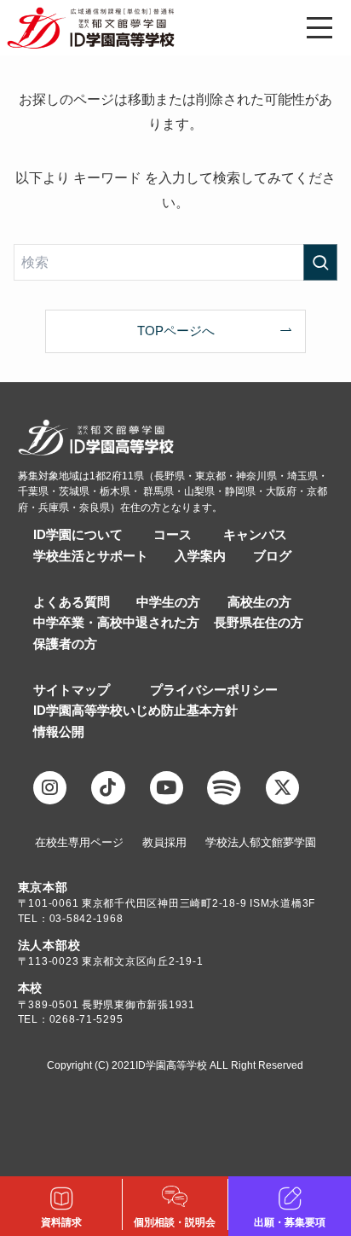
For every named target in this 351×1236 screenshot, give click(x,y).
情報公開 (58, 732)
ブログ (272, 556)
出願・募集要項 (289, 1222)
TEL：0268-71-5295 (71, 1019)
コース (172, 535)
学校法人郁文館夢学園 (260, 842)
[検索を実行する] (320, 262)
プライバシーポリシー (214, 690)
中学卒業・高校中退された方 (116, 623)
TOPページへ (176, 331)
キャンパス (255, 535)
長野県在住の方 (258, 623)
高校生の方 (259, 602)
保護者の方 (65, 644)
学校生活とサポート (90, 556)
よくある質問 (71, 602)
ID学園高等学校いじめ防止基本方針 (135, 710)
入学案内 (200, 556)
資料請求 (61, 1222)
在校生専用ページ (79, 842)
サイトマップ (71, 690)
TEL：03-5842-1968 (71, 919)
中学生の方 (168, 602)
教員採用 (164, 842)
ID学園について (78, 535)
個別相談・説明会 (175, 1222)
